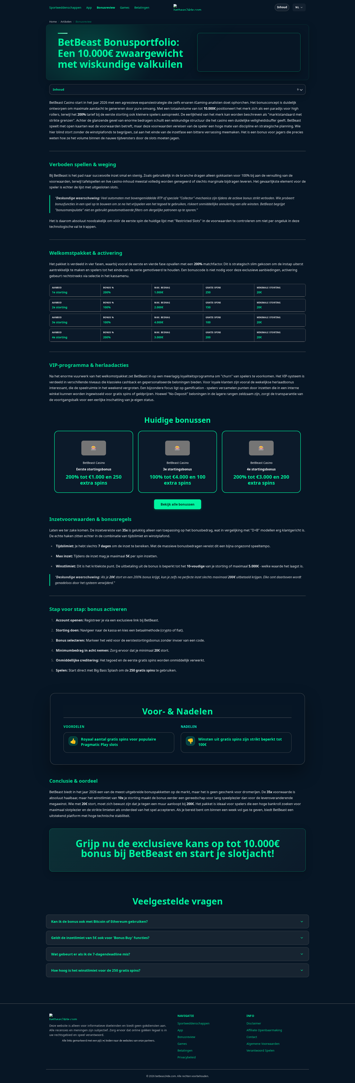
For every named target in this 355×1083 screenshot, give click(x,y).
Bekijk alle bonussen (178, 504)
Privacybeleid (187, 1057)
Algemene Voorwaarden (263, 1044)
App (89, 7)
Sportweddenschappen (65, 7)
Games (124, 7)
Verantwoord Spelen (260, 1050)
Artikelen (66, 21)
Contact (252, 1037)
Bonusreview (106, 7)
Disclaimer (254, 1023)
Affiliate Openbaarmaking (264, 1030)
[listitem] (177, 921)
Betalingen (141, 7)
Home (53, 21)
